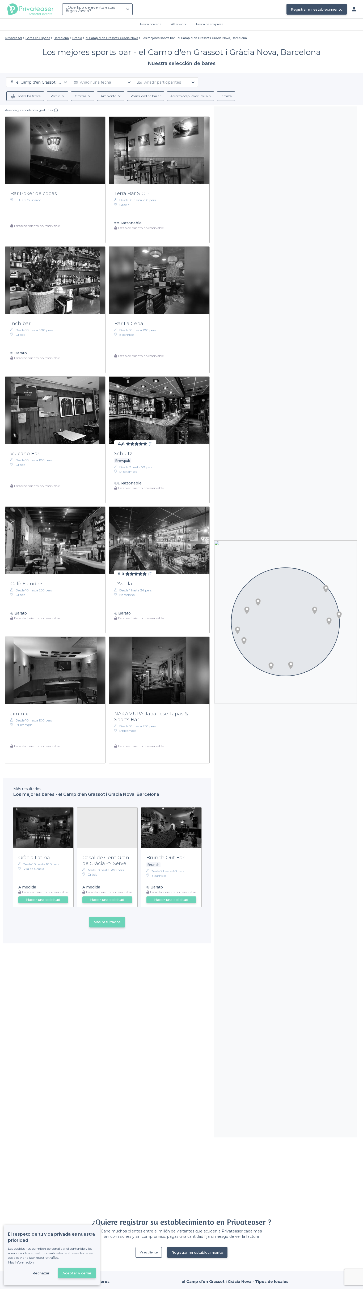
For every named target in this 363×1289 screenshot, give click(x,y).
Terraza (226, 96)
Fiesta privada (150, 24)
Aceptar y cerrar (76, 1273)
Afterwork (179, 24)
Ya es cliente (149, 1252)
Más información (21, 1262)
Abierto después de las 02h (190, 96)
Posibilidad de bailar (145, 96)
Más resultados (107, 922)
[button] (329, 621)
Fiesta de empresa (209, 24)
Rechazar (40, 1273)
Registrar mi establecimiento (317, 9)
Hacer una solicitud (43, 899)
